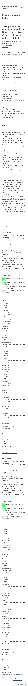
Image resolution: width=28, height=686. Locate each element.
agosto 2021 (5, 337)
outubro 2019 (5, 365)
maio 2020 (5, 353)
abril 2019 (5, 378)
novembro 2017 (6, 401)
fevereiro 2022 (6, 333)
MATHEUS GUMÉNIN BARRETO (9, 7)
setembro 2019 (6, 367)
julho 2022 (5, 326)
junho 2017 (5, 411)
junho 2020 (5, 351)
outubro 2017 (5, 404)
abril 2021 (5, 340)
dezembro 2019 (6, 362)
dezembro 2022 (6, 319)
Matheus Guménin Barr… (12, 278)
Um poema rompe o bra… (12, 286)
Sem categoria (6, 428)
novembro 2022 (6, 321)
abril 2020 (5, 356)
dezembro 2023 (6, 312)
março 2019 (5, 381)
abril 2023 (5, 317)
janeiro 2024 (5, 310)
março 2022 (5, 330)
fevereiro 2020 (6, 360)
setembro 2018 (6, 385)
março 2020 (5, 358)
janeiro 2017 (5, 415)
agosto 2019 (5, 369)
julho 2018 (5, 388)
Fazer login (5, 439)
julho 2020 (5, 349)
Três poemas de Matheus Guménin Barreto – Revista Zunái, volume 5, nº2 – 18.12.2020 (13, 32)
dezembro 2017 (6, 399)
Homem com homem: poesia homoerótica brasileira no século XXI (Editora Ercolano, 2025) (14, 244)
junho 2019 (5, 374)
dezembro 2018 (6, 383)
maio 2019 (5, 376)
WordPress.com (6, 446)
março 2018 (5, 392)
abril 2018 (5, 390)
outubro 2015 (5, 417)
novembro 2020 (6, 344)
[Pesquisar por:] (9, 226)
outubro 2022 (6, 324)
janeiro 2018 (5, 397)
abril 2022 (5, 328)
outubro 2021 (5, 335)
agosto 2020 (5, 346)
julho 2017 (5, 408)
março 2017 (5, 413)
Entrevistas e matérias (8, 426)
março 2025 (5, 305)
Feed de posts (6, 441)
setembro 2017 (6, 406)
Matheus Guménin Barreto (8, 43)
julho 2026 (5, 303)
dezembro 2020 (6, 342)
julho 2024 (5, 308)
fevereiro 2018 (6, 395)
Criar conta (5, 437)
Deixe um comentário (7, 45)
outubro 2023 (6, 314)
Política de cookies (17, 680)
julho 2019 (5, 372)
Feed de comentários (8, 444)
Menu (22, 7)
